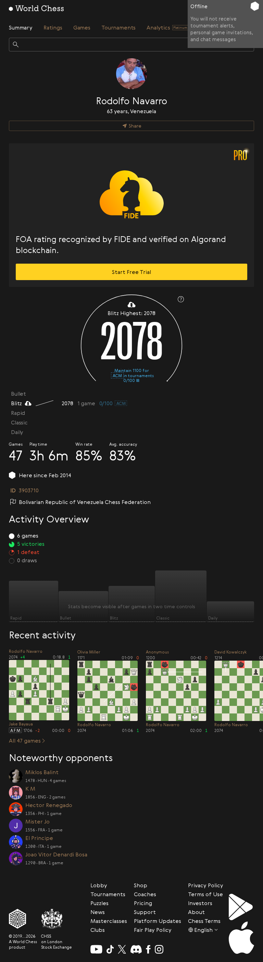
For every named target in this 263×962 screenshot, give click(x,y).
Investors (200, 903)
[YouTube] (96, 949)
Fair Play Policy (153, 930)
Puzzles (99, 903)
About (196, 912)
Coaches (145, 894)
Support (145, 912)
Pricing (143, 903)
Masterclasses (108, 921)
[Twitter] (122, 949)
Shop (140, 885)
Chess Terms (204, 921)
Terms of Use (205, 894)
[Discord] (136, 949)
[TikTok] (110, 949)
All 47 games (25, 740)
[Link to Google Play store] (241, 907)
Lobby (98, 885)
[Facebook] (148, 949)
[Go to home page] (36, 8)
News (97, 912)
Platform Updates (157, 921)
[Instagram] (159, 949)
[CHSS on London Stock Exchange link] (56, 919)
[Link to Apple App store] (241, 938)
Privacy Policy (205, 885)
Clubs (97, 930)
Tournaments (107, 894)
